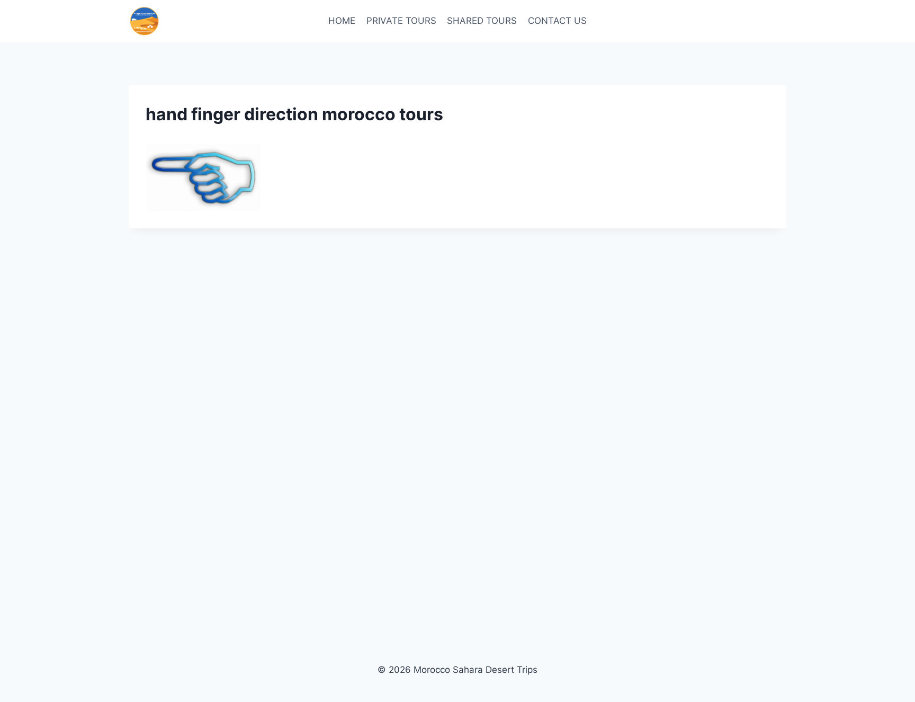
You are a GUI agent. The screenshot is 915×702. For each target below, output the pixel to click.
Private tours (401, 20)
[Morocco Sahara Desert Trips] (144, 21)
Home (341, 20)
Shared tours (482, 20)
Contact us (557, 20)
